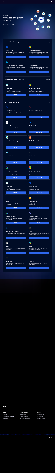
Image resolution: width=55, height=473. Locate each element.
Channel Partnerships (41, 418)
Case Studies (5, 418)
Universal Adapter (23, 414)
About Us (21, 423)
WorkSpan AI (5, 414)
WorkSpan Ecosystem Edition (8, 416)
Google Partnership (40, 414)
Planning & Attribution (24, 416)
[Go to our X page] (51, 437)
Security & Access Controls (25, 418)
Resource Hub (5, 423)
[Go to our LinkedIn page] (49, 437)
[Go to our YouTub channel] (48, 437)
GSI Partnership (40, 416)
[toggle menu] (51, 2)
